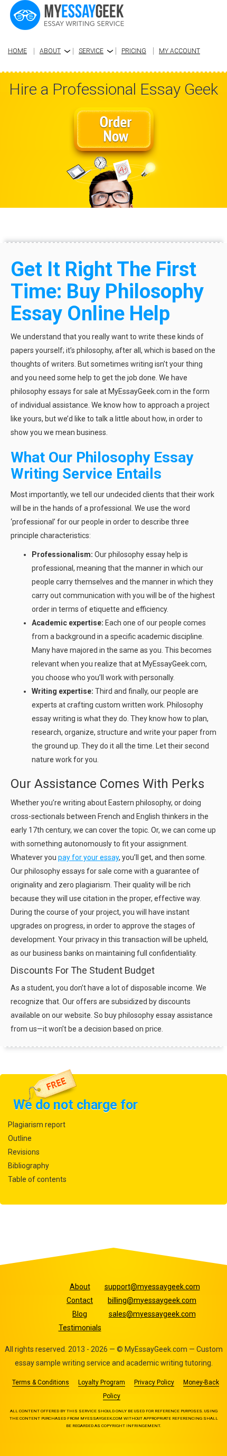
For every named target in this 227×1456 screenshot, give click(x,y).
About (50, 51)
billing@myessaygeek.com (152, 1300)
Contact (80, 1300)
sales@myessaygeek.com (152, 1314)
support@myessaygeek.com (152, 1286)
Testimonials (80, 1327)
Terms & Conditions (40, 1382)
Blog (79, 1314)
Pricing (133, 51)
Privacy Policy (154, 1382)
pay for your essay (88, 857)
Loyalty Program (101, 1382)
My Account (179, 51)
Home (17, 51)
